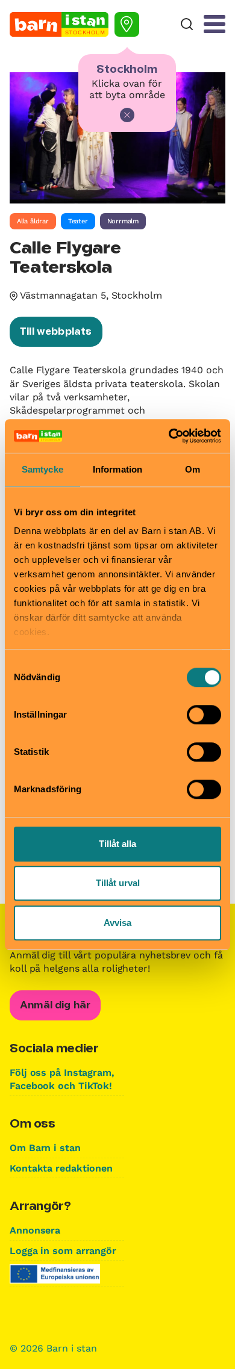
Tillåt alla (117, 844)
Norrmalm (123, 221)
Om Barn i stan (45, 1147)
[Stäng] (127, 115)
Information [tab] (117, 469)
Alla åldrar (33, 221)
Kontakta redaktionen (61, 1168)
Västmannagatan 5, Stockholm (91, 295)
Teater (78, 221)
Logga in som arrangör (63, 1250)
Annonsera (35, 1230)
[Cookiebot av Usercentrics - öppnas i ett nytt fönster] (169, 436)
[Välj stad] (126, 24)
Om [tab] (192, 469)
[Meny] (214, 24)
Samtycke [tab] (42, 469)
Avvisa (117, 922)
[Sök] (187, 24)
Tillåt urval (118, 883)
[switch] (204, 714)
